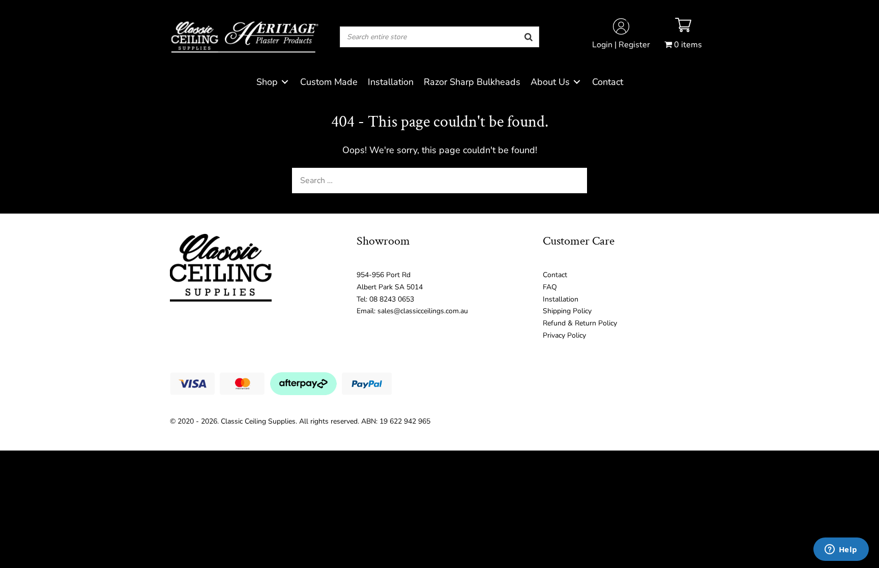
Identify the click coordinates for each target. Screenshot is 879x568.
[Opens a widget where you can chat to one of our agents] (841, 550)
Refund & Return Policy (580, 323)
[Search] (528, 37)
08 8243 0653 (391, 299)
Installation (560, 299)
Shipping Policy (567, 311)
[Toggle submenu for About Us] (577, 82)
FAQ (550, 287)
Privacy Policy (564, 335)
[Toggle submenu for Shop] (285, 82)
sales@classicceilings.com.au (422, 311)
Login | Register (621, 44)
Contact (555, 275)
